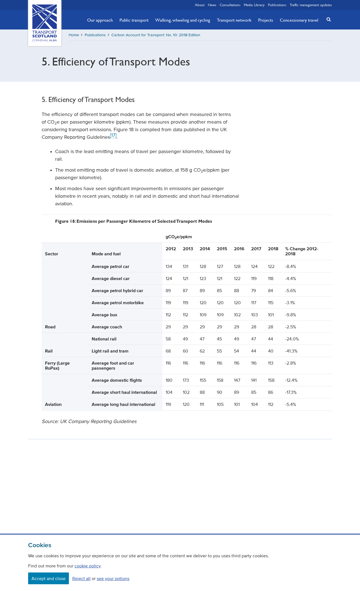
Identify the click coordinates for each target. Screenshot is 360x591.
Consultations (230, 5)
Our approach (100, 20)
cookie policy (87, 565)
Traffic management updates (311, 5)
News (212, 5)
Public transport (134, 20)
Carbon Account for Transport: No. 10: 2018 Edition (155, 35)
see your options (113, 578)
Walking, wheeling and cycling (182, 20)
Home (74, 35)
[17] (113, 135)
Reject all (81, 578)
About (199, 5)
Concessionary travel (299, 20)
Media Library (254, 5)
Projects (265, 20)
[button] (327, 19)
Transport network (234, 20)
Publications (277, 5)
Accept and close (49, 578)
